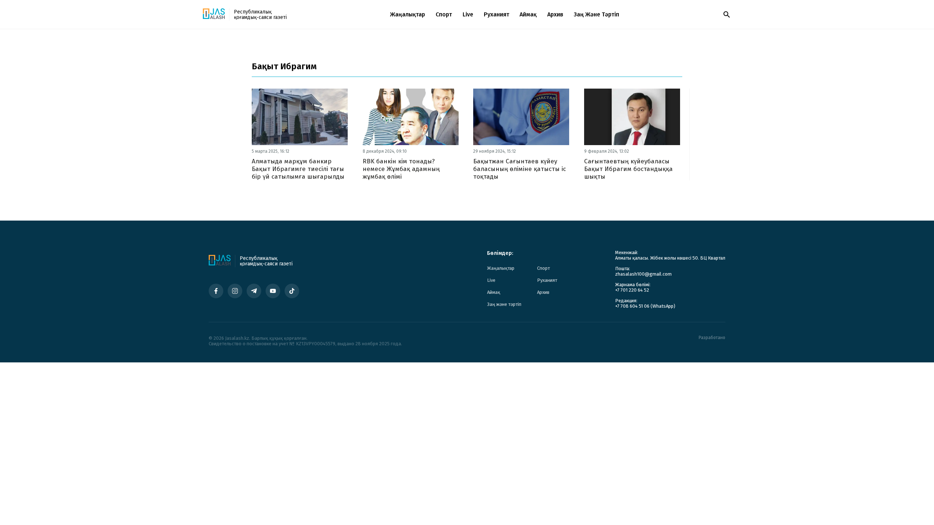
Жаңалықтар (407, 14)
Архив (555, 14)
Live (468, 14)
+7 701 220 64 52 (632, 290)
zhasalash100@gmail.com (643, 274)
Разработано (712, 337)
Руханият (496, 14)
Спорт (444, 14)
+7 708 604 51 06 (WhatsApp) (645, 306)
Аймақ (528, 14)
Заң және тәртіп (596, 14)
